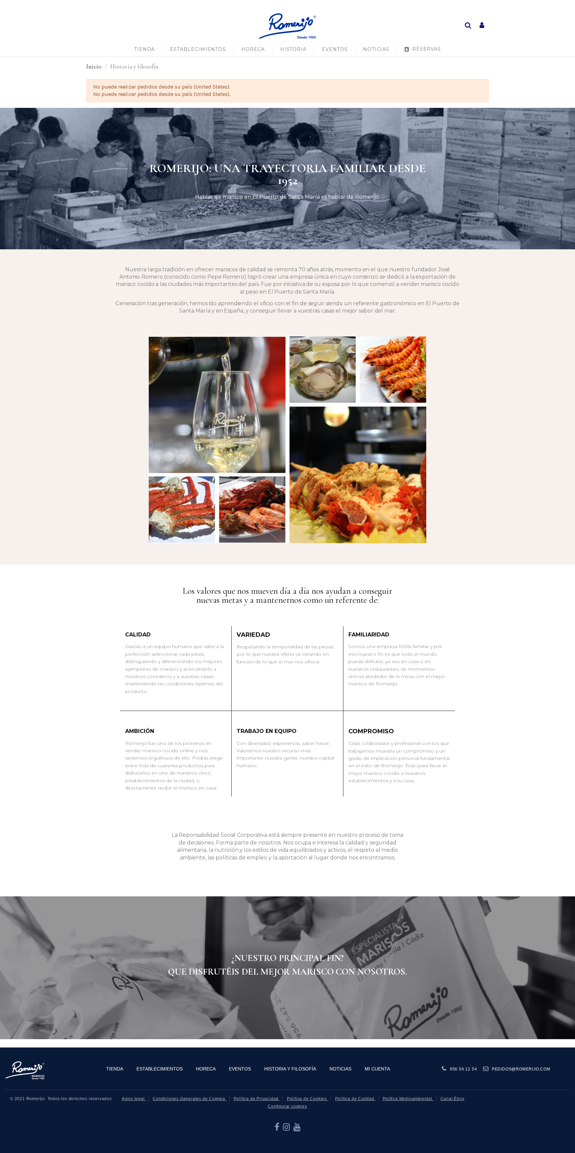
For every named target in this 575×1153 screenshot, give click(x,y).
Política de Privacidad (257, 1098)
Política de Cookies (307, 1098)
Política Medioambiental (408, 1098)
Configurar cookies (287, 1106)
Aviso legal (134, 1098)
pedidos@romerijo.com (521, 1069)
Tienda (114, 1068)
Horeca (206, 1068)
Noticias (340, 1068)
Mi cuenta (377, 1068)
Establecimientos (159, 1068)
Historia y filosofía (290, 1068)
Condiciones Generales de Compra (190, 1098)
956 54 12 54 (463, 1069)
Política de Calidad (355, 1098)
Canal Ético (453, 1098)
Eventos (240, 1068)
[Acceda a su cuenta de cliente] (482, 26)
